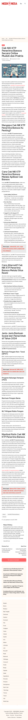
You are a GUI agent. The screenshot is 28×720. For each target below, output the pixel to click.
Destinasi (5, 614)
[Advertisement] (14, 22)
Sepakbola (6, 676)
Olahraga (5, 659)
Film (4, 622)
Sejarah (5, 670)
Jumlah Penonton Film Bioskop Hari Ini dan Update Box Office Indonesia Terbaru (13, 569)
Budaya (5, 608)
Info (3, 45)
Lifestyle (5, 645)
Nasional (5, 656)
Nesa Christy (7, 525)
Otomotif (5, 662)
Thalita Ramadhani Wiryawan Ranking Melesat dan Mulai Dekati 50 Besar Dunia (13, 581)
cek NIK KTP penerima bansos (17, 85)
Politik (4, 665)
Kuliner (4, 642)
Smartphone (6, 684)
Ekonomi (4, 516)
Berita (4, 606)
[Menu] (21, 3)
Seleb (4, 673)
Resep (4, 667)
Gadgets (5, 628)
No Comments (7, 60)
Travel (4, 695)
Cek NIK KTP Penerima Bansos (13, 514)
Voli (4, 698)
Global (5, 634)
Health (5, 636)
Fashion (5, 617)
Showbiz (5, 679)
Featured (5, 620)
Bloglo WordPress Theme (16, 713)
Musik (4, 653)
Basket (5, 603)
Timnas (5, 693)
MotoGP (5, 650)
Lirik (4, 648)
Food (4, 625)
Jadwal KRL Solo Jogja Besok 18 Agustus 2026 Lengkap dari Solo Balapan (13, 586)
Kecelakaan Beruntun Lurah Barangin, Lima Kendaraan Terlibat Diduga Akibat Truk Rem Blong (14, 593)
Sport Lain (5, 687)
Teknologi (5, 690)
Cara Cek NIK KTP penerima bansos (10, 470)
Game (4, 631)
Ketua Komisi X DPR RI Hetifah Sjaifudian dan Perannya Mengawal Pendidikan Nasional (13, 575)
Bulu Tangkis (6, 611)
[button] (6, 541)
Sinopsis (5, 681)
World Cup (5, 701)
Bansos (4, 514)
